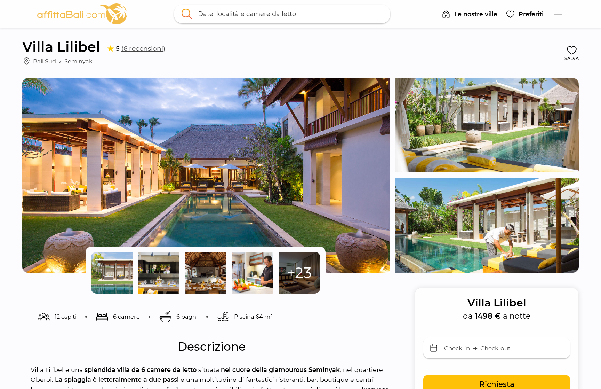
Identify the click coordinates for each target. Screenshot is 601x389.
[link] (82, 13)
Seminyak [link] (78, 61)
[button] (469, 14)
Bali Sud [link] (44, 61)
